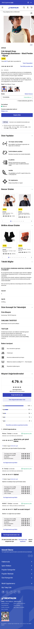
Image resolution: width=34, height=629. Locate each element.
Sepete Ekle (17, 115)
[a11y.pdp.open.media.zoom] (17, 29)
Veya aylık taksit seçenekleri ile (11, 61)
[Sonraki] (31, 221)
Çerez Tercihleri (4, 609)
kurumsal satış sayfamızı (23, 540)
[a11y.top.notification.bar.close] (31, 2)
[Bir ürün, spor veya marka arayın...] (24, 7)
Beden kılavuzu (29, 94)
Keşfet (9, 2)
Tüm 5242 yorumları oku (21, 66)
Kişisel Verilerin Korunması (19, 603)
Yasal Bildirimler (4, 605)
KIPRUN (3, 48)
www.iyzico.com (17, 601)
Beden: (3, 94)
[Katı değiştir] (32, 136)
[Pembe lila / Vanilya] (10, 89)
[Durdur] (28, 2)
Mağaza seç (4, 111)
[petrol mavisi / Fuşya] (4, 89)
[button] (31, 13)
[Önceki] (2, 221)
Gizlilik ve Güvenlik (5, 607)
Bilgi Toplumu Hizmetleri (19, 607)
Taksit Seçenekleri (28, 63)
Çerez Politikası (17, 605)
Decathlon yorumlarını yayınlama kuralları (17, 425)
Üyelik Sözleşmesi (5, 603)
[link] (17, 395)
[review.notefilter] (31, 406)
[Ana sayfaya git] (13, 8)
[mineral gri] (17, 89)
